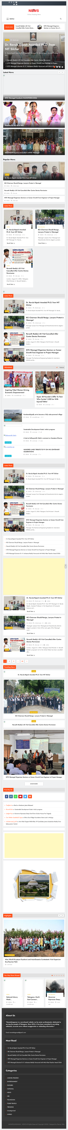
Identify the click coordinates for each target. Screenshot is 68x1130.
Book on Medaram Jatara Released (23, 805)
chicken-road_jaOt (11, 822)
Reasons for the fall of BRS (14, 98)
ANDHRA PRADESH (13, 1078)
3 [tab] (60, 67)
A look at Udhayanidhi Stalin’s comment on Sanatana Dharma (43, 438)
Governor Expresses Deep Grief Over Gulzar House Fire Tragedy (33, 814)
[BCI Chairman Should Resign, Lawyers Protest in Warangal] (49, 219)
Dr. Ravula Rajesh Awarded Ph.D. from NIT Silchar (21, 178)
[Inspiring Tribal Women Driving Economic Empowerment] (18, 379)
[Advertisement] (34, 576)
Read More (10, 243)
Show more (34, 783)
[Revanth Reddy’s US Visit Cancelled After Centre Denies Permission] (18, 257)
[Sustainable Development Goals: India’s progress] (13, 431)
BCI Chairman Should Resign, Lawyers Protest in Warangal (22, 183)
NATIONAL (10, 1089)
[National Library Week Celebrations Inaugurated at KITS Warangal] (13, 988)
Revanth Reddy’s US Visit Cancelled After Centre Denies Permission (25, 190)
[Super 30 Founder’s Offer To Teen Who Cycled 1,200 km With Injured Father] (49, 382)
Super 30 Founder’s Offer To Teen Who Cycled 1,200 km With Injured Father (50, 399)
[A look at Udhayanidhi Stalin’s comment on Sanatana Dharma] (13, 439)
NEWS (7, 174)
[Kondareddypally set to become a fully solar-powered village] (13, 416)
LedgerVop (9, 814)
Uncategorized (11, 1111)
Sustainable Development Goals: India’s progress (39, 429)
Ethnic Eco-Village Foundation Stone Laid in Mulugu (38, 817)
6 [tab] (63, 975)
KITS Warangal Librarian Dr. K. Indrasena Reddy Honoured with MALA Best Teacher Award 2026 (33, 553)
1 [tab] (55, 67)
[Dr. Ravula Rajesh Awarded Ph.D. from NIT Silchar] (18, 219)
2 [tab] (57, 67)
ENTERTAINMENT (12, 1082)
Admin (8, 186)
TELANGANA (41, 227)
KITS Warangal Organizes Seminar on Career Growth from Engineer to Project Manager (33, 29)
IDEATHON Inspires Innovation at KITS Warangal (22, 125)
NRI (8, 1096)
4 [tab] (62, 67)
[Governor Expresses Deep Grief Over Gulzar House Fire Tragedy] (55, 988)
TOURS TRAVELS (9, 955)
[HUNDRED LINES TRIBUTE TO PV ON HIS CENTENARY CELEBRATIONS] (13, 452)
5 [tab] (61, 975)
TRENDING (10, 1107)
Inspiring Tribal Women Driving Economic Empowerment (17, 391)
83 (22, 661)
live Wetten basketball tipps (14, 817)
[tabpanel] (34, 50)
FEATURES (8, 385)
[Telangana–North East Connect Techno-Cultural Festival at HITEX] (34, 988)
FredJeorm (9, 805)
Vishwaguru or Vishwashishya (15, 152)
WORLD (9, 1114)
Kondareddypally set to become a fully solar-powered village (43, 414)
